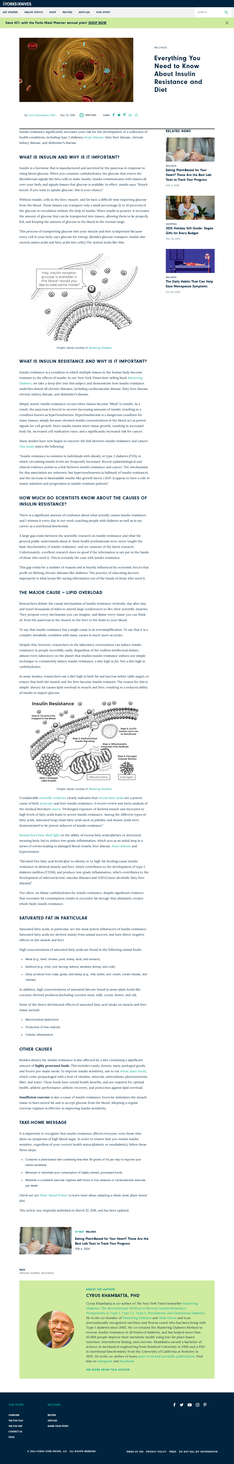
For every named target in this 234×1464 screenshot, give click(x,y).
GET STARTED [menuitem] (10, 12)
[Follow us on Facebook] (174, 1405)
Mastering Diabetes (137, 1318)
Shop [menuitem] (52, 12)
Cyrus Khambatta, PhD (42, 115)
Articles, (24, 1273)
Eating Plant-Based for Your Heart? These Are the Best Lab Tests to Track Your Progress (112, 1241)
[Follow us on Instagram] (197, 1405)
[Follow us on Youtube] (190, 1405)
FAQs (11, 1437)
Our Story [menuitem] (103, 12)
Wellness (91, 1232)
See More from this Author (108, 1369)
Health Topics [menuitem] (33, 12)
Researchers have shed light (39, 835)
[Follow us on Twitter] (181, 1405)
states (56, 809)
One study (26, 446)
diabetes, (35, 1273)
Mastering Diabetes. (100, 347)
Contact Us (15, 1432)
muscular (46, 803)
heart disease (93, 137)
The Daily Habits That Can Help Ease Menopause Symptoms (189, 284)
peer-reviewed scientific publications (166, 1356)
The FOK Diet (15, 1426)
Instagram (105, 1361)
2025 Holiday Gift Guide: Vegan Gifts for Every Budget (189, 231)
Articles (52, 1421)
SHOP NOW (97, 23)
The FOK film (16, 1421)
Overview (14, 1415)
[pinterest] (124, 115)
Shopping (171, 224)
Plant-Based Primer (54, 1195)
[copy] (136, 115)
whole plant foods (133, 1071)
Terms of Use (135, 1452)
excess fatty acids (111, 798)
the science (47, 1273)
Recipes (52, 1415)
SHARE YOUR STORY (58, 1426)
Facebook (126, 1361)
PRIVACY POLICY (156, 1452)
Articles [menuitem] (84, 12)
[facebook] (114, 115)
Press (172, 1452)
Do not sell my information (198, 1452)
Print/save (90, 115)
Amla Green (167, 1318)
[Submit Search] (226, 12)
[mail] (130, 115)
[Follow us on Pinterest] (205, 1405)
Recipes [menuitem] (67, 12)
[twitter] (119, 115)
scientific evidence (52, 798)
